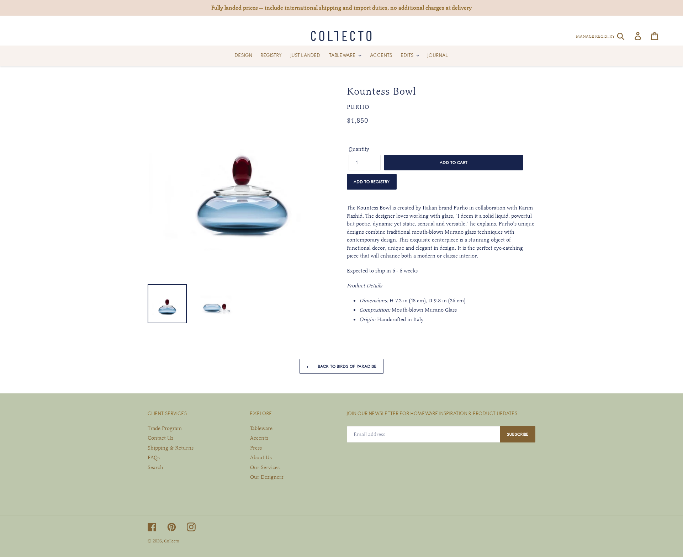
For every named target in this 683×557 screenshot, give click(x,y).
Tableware (261, 428)
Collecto (171, 541)
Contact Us (160, 438)
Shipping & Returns (171, 448)
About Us (261, 457)
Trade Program (165, 428)
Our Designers (267, 477)
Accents (259, 438)
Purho (358, 107)
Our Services (265, 467)
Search (155, 467)
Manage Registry (595, 36)
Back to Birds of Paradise (347, 366)
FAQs (154, 457)
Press (256, 448)
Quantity (359, 149)
